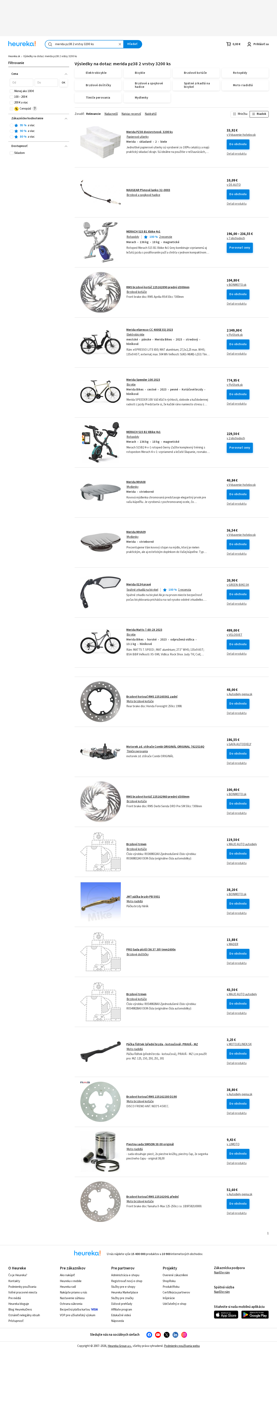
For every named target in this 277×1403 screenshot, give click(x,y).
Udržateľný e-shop (174, 1304)
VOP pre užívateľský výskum (77, 1315)
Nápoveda (117, 1321)
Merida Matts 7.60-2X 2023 (144, 630)
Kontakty (14, 1281)
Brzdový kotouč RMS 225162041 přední (152, 1197)
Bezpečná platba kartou (75, 1309)
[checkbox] (11, 91)
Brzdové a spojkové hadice (143, 195)
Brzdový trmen (136, 844)
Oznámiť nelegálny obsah (24, 1315)
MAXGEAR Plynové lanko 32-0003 (148, 190)
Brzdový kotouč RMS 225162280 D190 (151, 1097)
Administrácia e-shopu (125, 1275)
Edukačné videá (121, 1315)
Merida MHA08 (136, 482)
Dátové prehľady (121, 1304)
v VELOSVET (234, 635)
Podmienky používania (22, 1287)
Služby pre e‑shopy (123, 1287)
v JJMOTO (233, 1144)
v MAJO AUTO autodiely (242, 844)
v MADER (232, 944)
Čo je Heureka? (17, 1275)
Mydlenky (132, 487)
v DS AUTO (234, 185)
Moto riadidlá (135, 901)
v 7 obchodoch (236, 238)
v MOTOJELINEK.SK (239, 1044)
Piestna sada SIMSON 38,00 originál (150, 1144)
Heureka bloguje (18, 1304)
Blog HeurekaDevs (20, 1309)
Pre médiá (14, 1298)
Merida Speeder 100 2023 (143, 380)
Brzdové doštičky (138, 954)
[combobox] (84, 44)
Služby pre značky (122, 1298)
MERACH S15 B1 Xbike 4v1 (143, 231)
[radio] (11, 125)
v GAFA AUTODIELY (239, 744)
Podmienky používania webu (182, 1346)
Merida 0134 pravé (138, 584)
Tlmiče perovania (137, 751)
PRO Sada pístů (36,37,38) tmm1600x (151, 949)
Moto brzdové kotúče (140, 701)
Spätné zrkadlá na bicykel (142, 590)
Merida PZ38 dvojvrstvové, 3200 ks (149, 132)
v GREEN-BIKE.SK (238, 585)
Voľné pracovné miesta (22, 1292)
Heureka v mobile (71, 1281)
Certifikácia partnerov (176, 1292)
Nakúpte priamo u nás (73, 1292)
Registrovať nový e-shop (126, 1281)
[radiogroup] (39, 131)
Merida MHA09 (136, 532)
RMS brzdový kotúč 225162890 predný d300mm (157, 287)
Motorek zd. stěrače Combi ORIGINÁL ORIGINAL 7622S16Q (165, 747)
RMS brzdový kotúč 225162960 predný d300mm (157, 797)
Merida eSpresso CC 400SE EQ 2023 (149, 330)
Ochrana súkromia (71, 1304)
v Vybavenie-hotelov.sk (241, 135)
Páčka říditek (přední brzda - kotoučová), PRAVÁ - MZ (162, 1044)
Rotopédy (133, 237)
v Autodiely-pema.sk (239, 694)
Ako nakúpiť (67, 1275)
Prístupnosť (16, 1321)
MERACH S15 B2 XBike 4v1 (143, 432)
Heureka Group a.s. (119, 1346)
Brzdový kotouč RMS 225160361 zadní (151, 697)
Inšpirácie (169, 1298)
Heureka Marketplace (124, 1292)
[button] (21, 83)
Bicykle (131, 385)
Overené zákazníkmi (175, 1275)
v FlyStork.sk (235, 335)
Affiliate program (121, 1309)
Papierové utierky (138, 137)
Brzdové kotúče (137, 292)
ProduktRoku (171, 1287)
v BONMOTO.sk (236, 285)
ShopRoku (169, 1281)
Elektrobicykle (135, 335)
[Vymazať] (120, 44)
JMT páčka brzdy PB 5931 (143, 897)
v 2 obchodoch (236, 438)
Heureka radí (68, 1287)
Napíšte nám (222, 1272)
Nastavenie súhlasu (72, 1298)
